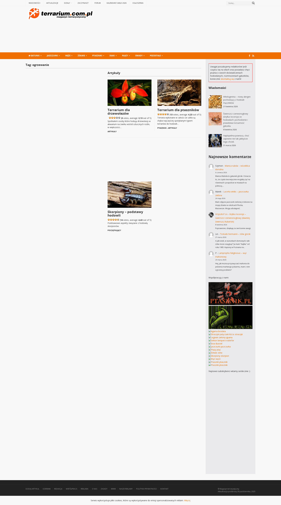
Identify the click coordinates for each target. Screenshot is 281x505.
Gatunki (35, 55)
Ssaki (112, 55)
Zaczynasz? (83, 3)
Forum (98, 3)
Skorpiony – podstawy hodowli (125, 213)
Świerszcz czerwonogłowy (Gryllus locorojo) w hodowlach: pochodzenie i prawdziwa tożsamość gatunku (235, 119)
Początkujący (114, 230)
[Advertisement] (175, 29)
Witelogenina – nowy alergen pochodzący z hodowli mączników (237, 99)
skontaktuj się (227, 78)
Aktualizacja (223, 491)
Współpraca (71, 489)
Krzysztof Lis (221, 214)
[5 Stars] (119, 118)
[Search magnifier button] (253, 3)
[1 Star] (110, 118)
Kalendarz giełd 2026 (116, 3)
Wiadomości (34, 3)
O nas (94, 489)
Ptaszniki (97, 55)
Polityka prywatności (146, 489)
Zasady (104, 489)
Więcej (187, 500)
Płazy (125, 55)
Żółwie (81, 55)
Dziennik (47, 489)
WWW (113, 489)
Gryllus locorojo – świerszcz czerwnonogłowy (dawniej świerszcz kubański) (232, 218)
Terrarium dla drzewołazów (119, 111)
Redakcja (58, 489)
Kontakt (164, 489)
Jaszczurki (52, 55)
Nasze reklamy (126, 489)
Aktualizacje (52, 3)
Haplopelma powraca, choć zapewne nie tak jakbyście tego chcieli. (236, 138)
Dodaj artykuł (32, 489)
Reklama (84, 489)
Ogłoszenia (137, 3)
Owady (139, 55)
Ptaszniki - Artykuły (167, 128)
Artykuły (112, 131)
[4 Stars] (117, 118)
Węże (67, 55)
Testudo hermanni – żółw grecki (235, 234)
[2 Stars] (112, 118)
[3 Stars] (114, 118)
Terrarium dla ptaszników (178, 110)
